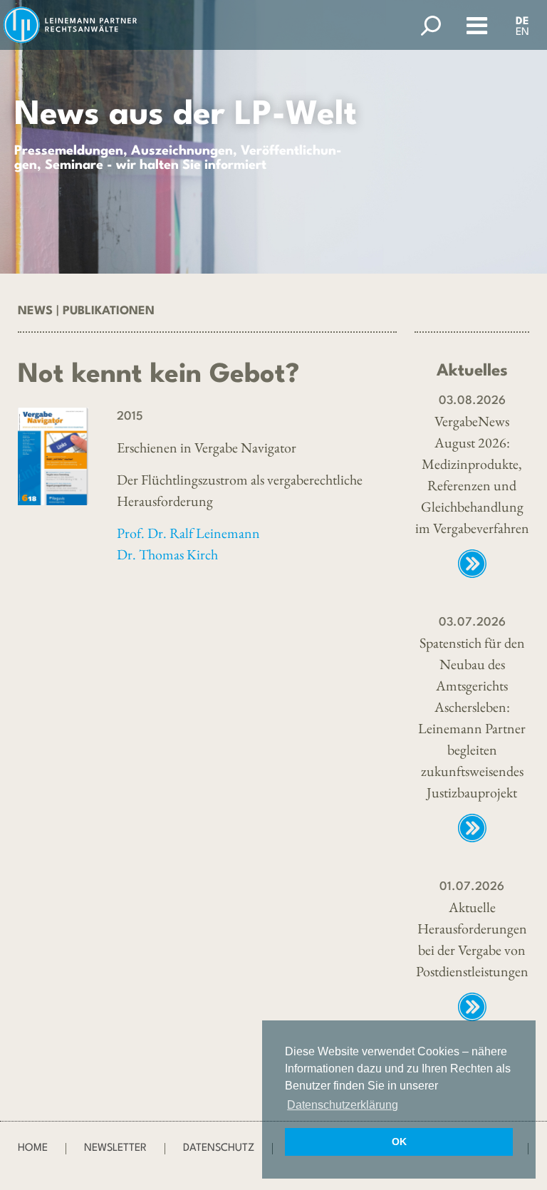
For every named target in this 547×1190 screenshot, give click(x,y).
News (35, 311)
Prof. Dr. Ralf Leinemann (188, 533)
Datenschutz (218, 1148)
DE (522, 21)
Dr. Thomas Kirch (167, 554)
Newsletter (115, 1148)
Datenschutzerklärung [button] (342, 1105)
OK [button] (399, 1141)
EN (522, 32)
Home (33, 1148)
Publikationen (109, 311)
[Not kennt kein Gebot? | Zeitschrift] (53, 456)
